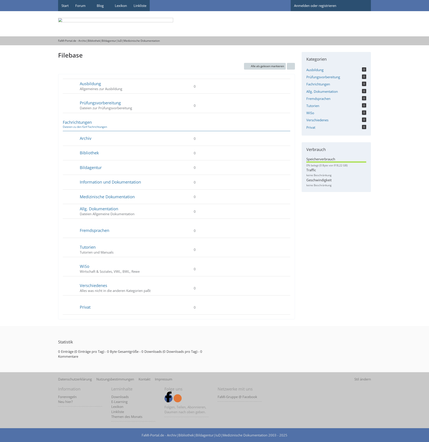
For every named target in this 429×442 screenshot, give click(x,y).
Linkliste (117, 411)
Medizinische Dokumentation (107, 196)
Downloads (120, 396)
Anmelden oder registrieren (315, 5)
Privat (85, 307)
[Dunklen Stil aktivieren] (347, 5)
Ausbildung (90, 83)
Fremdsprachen (94, 230)
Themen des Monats (126, 416)
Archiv (85, 138)
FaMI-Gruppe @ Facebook (237, 396)
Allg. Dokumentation (99, 208)
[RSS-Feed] (178, 398)
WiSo (84, 266)
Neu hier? (65, 401)
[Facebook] (168, 398)
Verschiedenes (93, 285)
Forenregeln (67, 396)
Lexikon (117, 406)
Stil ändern (362, 379)
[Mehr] (291, 66)
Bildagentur (91, 167)
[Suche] (363, 5)
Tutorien (88, 247)
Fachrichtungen (77, 122)
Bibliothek (89, 152)
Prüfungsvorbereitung (100, 102)
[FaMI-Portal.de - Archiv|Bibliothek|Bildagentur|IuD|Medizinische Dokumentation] (214, 24)
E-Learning (119, 401)
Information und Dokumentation (110, 182)
